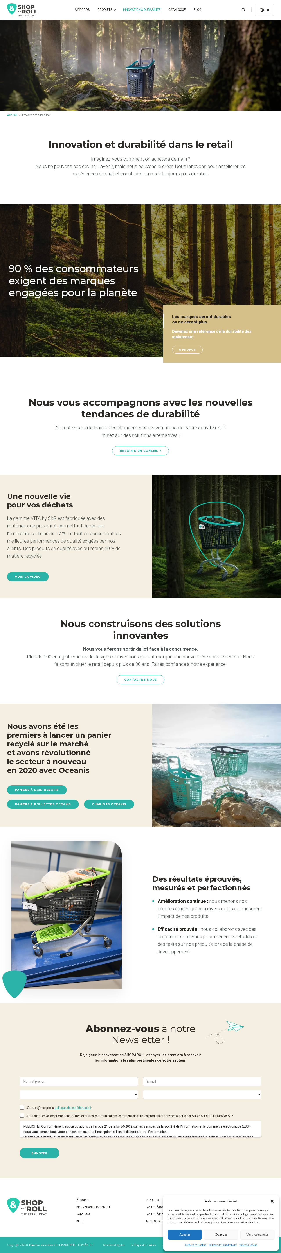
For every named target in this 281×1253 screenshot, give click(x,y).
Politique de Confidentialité (223, 1244)
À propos (82, 9)
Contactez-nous (140, 679)
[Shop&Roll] (22, 10)
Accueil (12, 115)
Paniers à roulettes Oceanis (43, 804)
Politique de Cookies (195, 1244)
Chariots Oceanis (109, 804)
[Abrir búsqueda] (243, 10)
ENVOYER (39, 1153)
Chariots (152, 1200)
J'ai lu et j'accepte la (59, 1108)
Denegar (221, 1234)
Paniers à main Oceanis (37, 790)
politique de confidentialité (73, 1108)
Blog (197, 9)
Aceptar (184, 1234)
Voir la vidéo (28, 576)
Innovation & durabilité (141, 9)
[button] (272, 1201)
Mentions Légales (248, 1244)
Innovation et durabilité (93, 1207)
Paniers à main (156, 1214)
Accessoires (154, 1221)
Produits (105, 9)
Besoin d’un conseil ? (140, 450)
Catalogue (177, 9)
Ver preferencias (257, 1234)
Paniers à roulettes (160, 1207)
